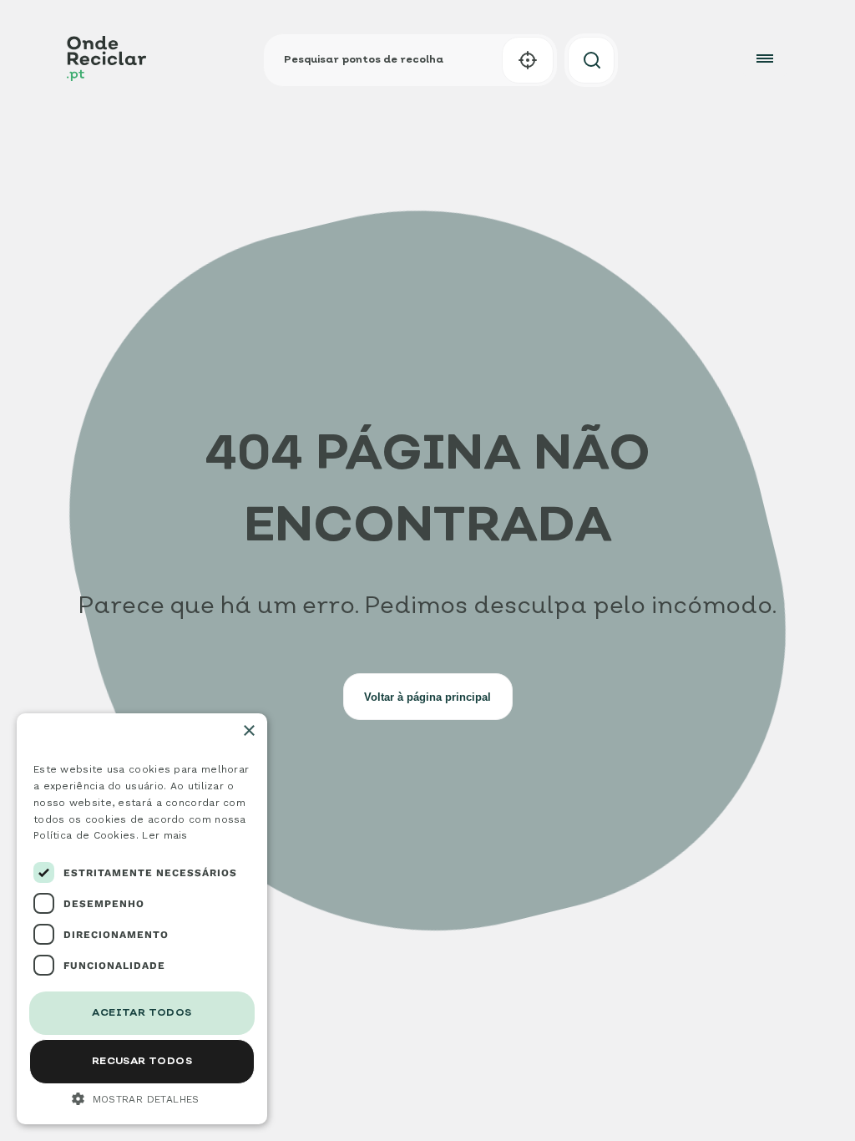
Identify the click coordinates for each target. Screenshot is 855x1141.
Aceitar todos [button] (141, 1013)
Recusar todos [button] (142, 1062)
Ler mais (164, 835)
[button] (528, 60)
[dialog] (142, 918)
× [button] (248, 731)
